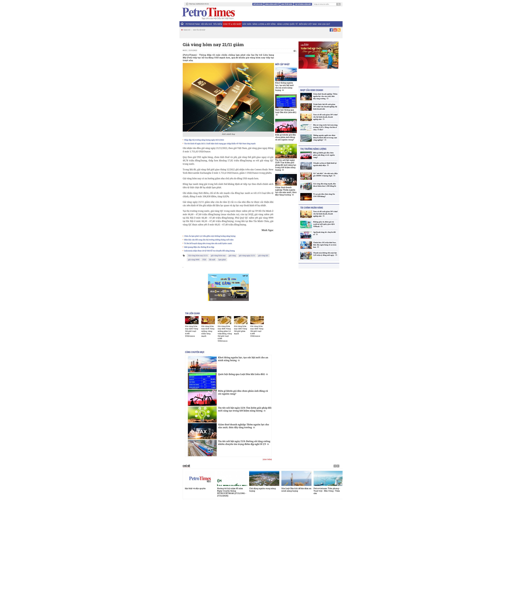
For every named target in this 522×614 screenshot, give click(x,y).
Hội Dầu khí (206, 24)
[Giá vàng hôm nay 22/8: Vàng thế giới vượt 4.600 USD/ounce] (192, 320)
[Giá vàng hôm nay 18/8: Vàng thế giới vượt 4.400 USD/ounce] (257, 320)
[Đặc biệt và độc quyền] (200, 478)
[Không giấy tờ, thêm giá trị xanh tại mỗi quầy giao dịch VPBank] (306, 224)
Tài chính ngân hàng (311, 207)
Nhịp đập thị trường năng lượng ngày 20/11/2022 (204, 140)
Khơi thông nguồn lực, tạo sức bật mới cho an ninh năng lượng (243, 359)
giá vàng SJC (263, 255)
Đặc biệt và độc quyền (195, 488)
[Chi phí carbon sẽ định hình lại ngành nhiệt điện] (306, 165)
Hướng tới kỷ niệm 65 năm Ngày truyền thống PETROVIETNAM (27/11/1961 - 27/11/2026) (231, 492)
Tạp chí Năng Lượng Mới (303, 4)
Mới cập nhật (282, 64)
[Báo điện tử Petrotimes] (208, 13)
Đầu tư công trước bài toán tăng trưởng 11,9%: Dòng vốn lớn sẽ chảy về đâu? (325, 127)
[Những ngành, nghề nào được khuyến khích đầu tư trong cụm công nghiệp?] (306, 137)
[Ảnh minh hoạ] (228, 97)
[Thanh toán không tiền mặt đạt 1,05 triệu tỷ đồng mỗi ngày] (306, 255)
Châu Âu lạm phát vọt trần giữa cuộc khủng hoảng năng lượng (209, 236)
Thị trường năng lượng (313, 148)
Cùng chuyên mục (194, 352)
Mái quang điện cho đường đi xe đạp (199, 247)
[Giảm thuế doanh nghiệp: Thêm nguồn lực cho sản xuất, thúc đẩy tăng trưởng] (202, 431)
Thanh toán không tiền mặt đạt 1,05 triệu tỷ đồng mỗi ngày (325, 253)
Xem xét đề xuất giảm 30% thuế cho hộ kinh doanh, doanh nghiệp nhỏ (325, 116)
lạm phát (222, 259)
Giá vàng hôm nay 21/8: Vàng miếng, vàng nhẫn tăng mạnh (207, 331)
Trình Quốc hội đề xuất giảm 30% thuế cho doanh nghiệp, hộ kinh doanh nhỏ (325, 106)
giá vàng (232, 255)
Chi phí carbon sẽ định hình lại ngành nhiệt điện (325, 164)
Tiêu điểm (217, 24)
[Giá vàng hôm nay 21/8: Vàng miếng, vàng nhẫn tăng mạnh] (208, 320)
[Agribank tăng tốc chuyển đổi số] (306, 234)
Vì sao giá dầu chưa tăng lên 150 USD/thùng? (324, 195)
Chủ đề (186, 466)
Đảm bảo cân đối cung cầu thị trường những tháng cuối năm (209, 239)
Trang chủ (186, 30)
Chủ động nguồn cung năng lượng (262, 489)
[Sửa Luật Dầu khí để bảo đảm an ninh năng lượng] (296, 478)
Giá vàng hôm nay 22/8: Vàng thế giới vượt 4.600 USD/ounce (191, 331)
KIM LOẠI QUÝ (324, 24)
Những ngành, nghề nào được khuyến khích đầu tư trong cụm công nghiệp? (325, 137)
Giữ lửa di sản (258, 4)
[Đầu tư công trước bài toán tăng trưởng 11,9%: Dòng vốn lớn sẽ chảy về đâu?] (306, 127)
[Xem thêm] (267, 459)
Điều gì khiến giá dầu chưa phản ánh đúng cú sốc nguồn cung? (243, 392)
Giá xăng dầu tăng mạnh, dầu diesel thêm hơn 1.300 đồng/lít (324, 184)
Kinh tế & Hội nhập (232, 24)
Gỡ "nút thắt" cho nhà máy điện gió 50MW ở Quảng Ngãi (325, 174)
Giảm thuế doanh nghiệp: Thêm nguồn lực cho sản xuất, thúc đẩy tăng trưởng (243, 426)
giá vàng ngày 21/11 (247, 255)
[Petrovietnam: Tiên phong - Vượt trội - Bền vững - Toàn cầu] (328, 478)
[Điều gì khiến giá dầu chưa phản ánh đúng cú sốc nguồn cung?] (202, 398)
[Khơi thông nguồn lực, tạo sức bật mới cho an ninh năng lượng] (202, 364)
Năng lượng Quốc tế (272, 4)
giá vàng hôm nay (218, 255)
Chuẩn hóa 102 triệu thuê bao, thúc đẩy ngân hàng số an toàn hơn (324, 244)
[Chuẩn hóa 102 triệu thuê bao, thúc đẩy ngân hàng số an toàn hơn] (306, 245)
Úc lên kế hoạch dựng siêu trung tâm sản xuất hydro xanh (208, 243)
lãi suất (212, 259)
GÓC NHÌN (247, 24)
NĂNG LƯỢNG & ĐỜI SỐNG (264, 24)
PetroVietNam (193, 24)
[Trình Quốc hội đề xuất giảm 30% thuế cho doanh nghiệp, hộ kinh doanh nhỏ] (306, 106)
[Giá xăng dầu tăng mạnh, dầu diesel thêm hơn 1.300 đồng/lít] (306, 186)
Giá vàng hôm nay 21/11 (198, 255)
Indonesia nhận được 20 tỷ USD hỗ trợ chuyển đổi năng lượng (209, 250)
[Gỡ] (306, 175)
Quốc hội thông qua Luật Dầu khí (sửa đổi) (241, 374)
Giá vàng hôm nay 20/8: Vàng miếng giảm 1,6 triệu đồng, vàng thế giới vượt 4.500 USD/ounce (225, 333)
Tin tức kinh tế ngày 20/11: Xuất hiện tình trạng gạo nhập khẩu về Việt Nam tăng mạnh (220, 143)
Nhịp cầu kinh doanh (311, 89)
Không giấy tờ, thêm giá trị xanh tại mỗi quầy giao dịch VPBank (324, 223)
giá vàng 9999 (193, 259)
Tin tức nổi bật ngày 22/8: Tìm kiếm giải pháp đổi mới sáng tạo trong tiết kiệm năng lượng (244, 409)
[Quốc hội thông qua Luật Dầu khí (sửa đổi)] (202, 381)
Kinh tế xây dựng (286, 4)
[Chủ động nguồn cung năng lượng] (264, 478)
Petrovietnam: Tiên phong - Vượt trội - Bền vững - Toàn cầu (326, 491)
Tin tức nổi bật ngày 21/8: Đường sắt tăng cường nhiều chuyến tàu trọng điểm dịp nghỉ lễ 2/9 (244, 443)
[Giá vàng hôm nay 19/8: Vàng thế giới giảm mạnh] (241, 320)
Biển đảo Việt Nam (308, 24)
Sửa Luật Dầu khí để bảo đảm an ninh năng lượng (296, 489)
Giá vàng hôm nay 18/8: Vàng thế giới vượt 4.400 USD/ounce (256, 331)
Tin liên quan (192, 313)
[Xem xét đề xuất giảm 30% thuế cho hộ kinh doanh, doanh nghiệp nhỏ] (306, 117)
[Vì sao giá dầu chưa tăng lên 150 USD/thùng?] (306, 196)
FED (204, 259)
